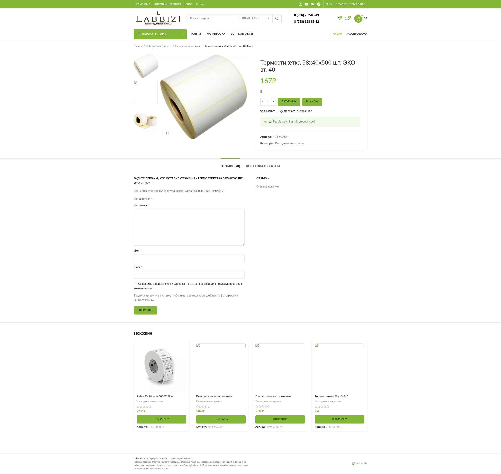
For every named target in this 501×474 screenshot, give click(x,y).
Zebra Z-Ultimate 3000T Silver (155, 396)
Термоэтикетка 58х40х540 (331, 396)
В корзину (289, 101)
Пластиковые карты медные (273, 396)
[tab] (230, 164)
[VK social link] (313, 4)
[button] (161, 419)
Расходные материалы (188, 46)
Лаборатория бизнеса (159, 46)
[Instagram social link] (300, 4)
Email (138, 267)
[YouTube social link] (306, 4)
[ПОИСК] (277, 18)
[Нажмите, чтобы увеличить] (167, 133)
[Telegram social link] (319, 4)
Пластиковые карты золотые (214, 396)
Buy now (312, 101)
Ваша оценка (143, 198)
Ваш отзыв (142, 205)
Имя (137, 250)
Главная (138, 46)
